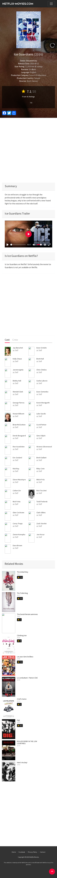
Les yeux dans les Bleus (25, 657)
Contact (42, 852)
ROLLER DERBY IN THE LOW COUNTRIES (27, 742)
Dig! (18, 720)
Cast (7, 339)
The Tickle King (22, 593)
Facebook (22, 852)
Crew (15, 339)
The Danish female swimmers (27, 614)
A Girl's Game (21, 699)
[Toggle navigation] (51, 3)
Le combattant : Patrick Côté (27, 678)
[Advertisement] (28, 150)
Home (14, 852)
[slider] (18, 244)
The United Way (22, 572)
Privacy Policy (32, 852)
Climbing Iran (22, 635)
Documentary (31, 60)
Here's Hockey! (22, 762)
